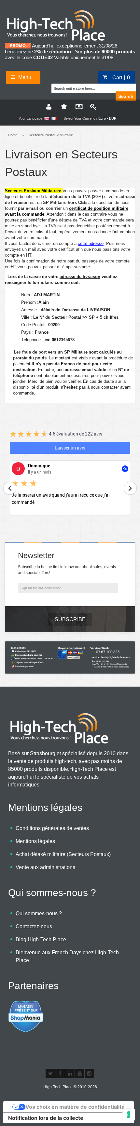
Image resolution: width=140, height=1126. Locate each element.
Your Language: (31, 118)
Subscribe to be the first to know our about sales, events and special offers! (67, 570)
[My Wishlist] (63, 106)
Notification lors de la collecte (45, 1118)
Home (13, 135)
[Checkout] (77, 106)
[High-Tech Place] (60, 12)
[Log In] (92, 106)
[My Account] (48, 106)
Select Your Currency (80, 118)
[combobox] (83, 87)
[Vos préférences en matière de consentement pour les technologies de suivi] (128, 1114)
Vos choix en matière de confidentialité (75, 1107)
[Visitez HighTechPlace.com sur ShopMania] (25, 1004)
